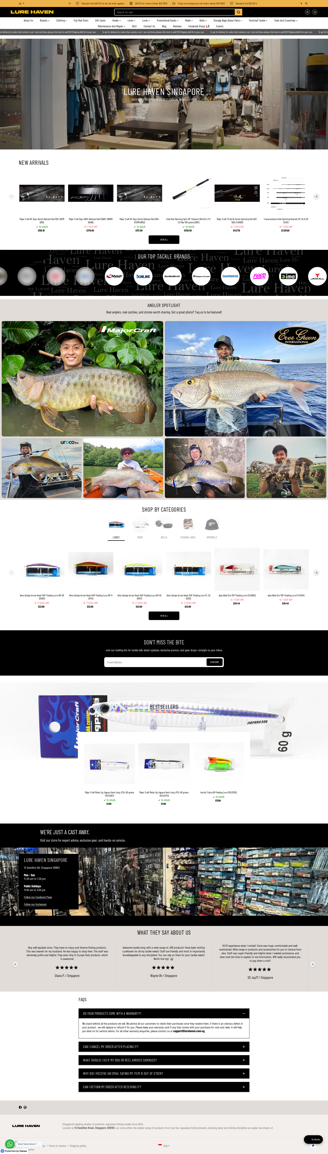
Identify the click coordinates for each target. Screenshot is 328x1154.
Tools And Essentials (285, 20)
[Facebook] (301, 3)
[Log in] (307, 12)
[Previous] (12, 196)
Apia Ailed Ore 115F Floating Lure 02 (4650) (237, 595)
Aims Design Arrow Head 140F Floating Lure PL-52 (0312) (188, 597)
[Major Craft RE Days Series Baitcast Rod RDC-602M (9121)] (42, 193)
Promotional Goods (167, 20)
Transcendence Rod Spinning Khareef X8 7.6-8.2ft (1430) (286, 220)
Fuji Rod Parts (81, 20)
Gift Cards (100, 20)
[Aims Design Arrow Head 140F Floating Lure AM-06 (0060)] (42, 569)
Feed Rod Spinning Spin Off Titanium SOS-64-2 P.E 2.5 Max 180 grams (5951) (188, 220)
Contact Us (149, 26)
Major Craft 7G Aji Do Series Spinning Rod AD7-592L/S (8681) (237, 220)
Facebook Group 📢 (198, 26)
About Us (28, 20)
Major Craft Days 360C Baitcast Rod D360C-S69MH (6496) (91, 220)
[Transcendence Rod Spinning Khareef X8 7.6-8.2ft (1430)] (286, 193)
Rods (202, 20)
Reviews (177, 26)
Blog (164, 26)
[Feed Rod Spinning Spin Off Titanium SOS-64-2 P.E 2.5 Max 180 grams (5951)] (188, 193)
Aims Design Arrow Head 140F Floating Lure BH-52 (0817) (139, 597)
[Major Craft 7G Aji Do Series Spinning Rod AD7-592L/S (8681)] (237, 193)
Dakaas (23, 1151)
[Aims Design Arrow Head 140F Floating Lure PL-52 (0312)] (188, 569)
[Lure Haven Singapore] (32, 12)
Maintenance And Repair (111, 26)
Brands (44, 20)
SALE (134, 26)
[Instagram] (306, 3)
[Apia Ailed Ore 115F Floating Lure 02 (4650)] (237, 569)
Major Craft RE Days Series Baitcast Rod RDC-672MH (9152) (140, 220)
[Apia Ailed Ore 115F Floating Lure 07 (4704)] (286, 569)
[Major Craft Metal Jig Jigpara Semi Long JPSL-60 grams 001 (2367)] (109, 763)
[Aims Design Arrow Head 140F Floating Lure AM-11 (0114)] (90, 569)
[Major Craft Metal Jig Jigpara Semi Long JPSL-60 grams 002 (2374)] (163, 763)
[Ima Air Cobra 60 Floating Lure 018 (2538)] (218, 763)
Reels (188, 20)
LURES (116, 537)
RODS (140, 537)
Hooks (115, 20)
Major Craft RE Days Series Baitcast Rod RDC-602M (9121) (42, 220)
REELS (164, 537)
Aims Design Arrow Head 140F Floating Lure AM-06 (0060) (42, 597)
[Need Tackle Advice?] (10, 1144)
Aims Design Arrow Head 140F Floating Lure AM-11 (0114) (90, 597)
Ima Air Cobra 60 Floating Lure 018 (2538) (218, 792)
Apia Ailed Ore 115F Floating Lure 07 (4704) (286, 595)
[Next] (316, 196)
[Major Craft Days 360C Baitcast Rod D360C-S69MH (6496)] (90, 193)
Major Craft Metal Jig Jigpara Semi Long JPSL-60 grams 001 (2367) (109, 794)
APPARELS (212, 537)
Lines (131, 20)
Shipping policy (78, 1146)
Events (219, 26)
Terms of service (57, 1146)
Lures (145, 20)
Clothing (60, 20)
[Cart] (314, 12)
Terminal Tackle (257, 20)
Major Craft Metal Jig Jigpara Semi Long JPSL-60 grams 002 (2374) (164, 794)
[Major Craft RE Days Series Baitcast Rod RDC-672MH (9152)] (139, 193)
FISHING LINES (188, 537)
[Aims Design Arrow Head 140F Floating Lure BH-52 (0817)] (139, 569)
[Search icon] (238, 12)
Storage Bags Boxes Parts (227, 20)
